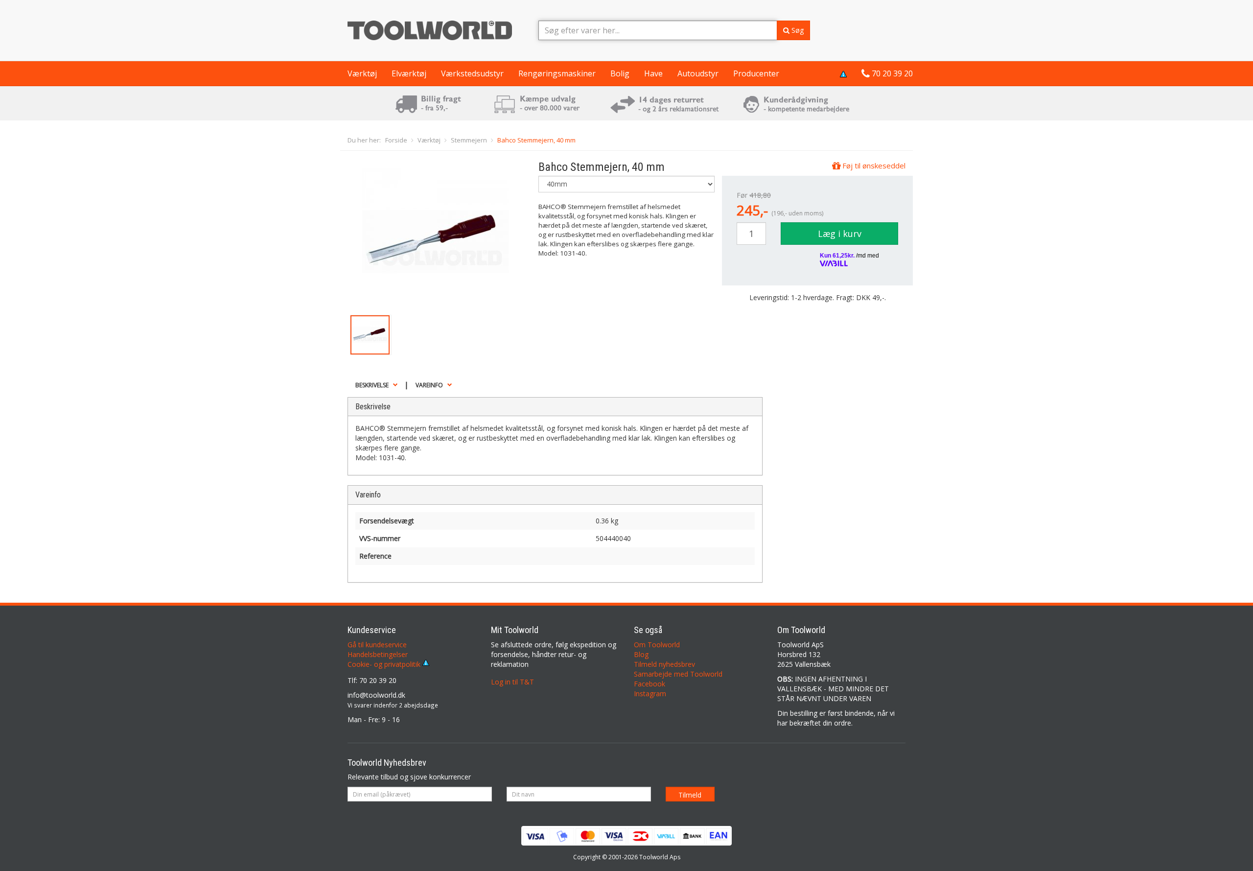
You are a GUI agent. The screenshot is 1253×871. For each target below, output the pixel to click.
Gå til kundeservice (377, 644)
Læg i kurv (839, 233)
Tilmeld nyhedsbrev (664, 664)
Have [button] (653, 73)
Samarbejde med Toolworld (678, 674)
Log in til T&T (512, 681)
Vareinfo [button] (429, 385)
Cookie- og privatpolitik (385, 664)
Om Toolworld (657, 644)
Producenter (756, 73)
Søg (796, 30)
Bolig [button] (619, 73)
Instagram (650, 693)
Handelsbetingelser (378, 654)
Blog (641, 654)
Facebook (649, 683)
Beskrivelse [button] (372, 385)
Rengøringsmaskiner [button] (557, 73)
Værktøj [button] (362, 73)
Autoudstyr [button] (698, 73)
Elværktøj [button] (409, 73)
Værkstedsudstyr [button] (472, 73)
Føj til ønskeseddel (872, 165)
